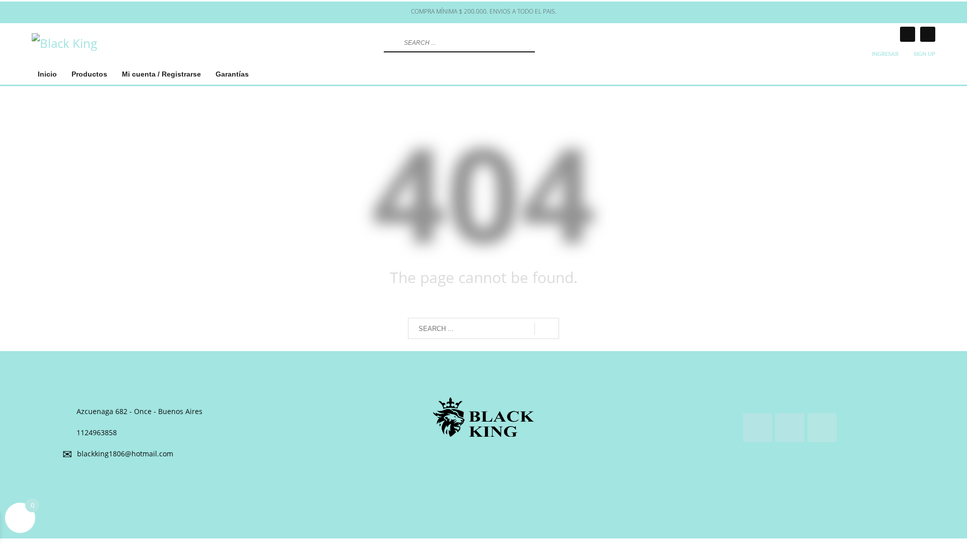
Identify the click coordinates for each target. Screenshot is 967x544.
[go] (390, 42)
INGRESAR (885, 54)
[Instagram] (907, 34)
